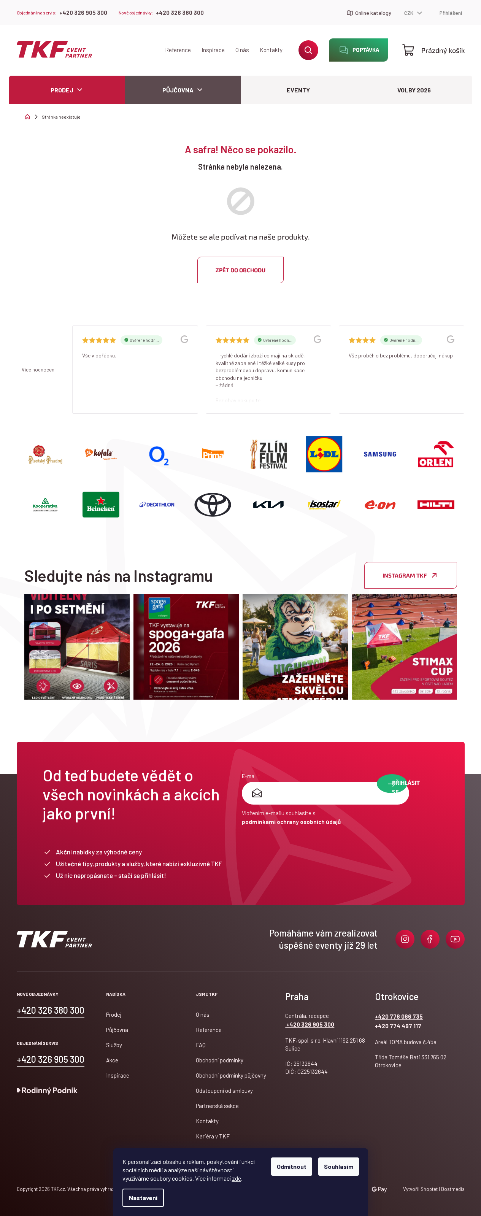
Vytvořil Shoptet (420, 1189)
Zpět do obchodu (240, 270)
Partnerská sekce (217, 1105)
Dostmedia (452, 1189)
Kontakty (271, 49)
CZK (409, 13)
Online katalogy (373, 13)
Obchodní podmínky (219, 1060)
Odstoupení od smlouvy (224, 1090)
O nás (242, 49)
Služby (114, 1044)
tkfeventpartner (404, 939)
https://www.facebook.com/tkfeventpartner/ (430, 939)
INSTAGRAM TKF (405, 575)
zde (236, 1178)
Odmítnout (291, 1166)
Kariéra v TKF (213, 1136)
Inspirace (213, 49)
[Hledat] (308, 50)
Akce (112, 1060)
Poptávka (365, 49)
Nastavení (143, 1197)
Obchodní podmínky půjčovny (231, 1075)
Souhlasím (338, 1166)
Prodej (113, 1014)
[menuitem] (67, 90)
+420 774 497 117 (398, 1025)
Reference (178, 49)
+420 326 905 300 (83, 12)
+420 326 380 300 (180, 12)
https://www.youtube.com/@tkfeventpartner (455, 939)
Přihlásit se (399, 786)
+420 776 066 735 (399, 1016)
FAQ (201, 1044)
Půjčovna (117, 1029)
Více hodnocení (39, 370)
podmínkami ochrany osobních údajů (291, 821)
